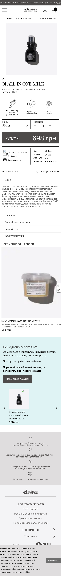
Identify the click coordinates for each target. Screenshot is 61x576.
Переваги (10, 215)
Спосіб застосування (17, 222)
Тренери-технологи (30, 518)
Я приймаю (54, 560)
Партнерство (30, 509)
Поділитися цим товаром (46, 171)
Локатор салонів (10, 171)
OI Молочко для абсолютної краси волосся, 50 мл (18, 415)
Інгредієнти (11, 229)
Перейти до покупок (17, 378)
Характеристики (14, 235)
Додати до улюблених (18, 152)
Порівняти (12, 156)
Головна (11, 18)
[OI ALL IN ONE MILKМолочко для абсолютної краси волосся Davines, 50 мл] (31, 49)
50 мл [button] (6, 125)
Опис (8, 179)
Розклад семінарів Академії (30, 513)
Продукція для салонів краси (30, 522)
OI (37, 18)
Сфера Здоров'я (25, 18)
